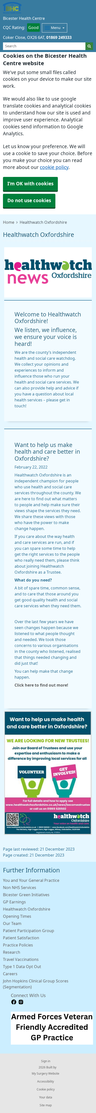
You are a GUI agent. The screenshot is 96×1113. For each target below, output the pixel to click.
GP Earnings (14, 902)
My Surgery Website (45, 1073)
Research (11, 952)
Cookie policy (46, 1089)
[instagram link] (21, 1002)
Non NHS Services (19, 888)
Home (8, 222)
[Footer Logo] (52, 1028)
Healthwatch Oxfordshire (26, 909)
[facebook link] (14, 1002)
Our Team (12, 923)
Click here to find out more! (41, 685)
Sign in (45, 1061)
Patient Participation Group (28, 931)
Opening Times (17, 916)
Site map (46, 1105)
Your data (45, 1097)
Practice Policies (18, 945)
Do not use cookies (29, 200)
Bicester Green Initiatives (26, 895)
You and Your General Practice (31, 880)
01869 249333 (59, 37)
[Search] (89, 46)
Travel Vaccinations (21, 959)
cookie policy (54, 167)
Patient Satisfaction (21, 938)
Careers (10, 974)
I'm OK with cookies (30, 183)
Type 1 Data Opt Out (22, 967)
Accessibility (45, 1081)
